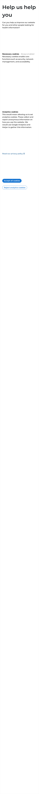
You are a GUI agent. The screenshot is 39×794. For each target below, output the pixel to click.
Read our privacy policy (12, 154)
